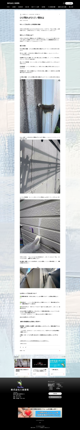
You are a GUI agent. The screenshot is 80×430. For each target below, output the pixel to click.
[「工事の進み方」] (58, 363)
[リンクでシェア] (25, 347)
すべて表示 (64, 356)
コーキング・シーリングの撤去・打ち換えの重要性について (39, 370)
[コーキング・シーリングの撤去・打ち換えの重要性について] (40, 363)
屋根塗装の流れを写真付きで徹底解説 (22, 370)
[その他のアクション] (59, 14)
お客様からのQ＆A (23, 343)
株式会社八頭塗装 (13, 3)
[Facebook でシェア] (20, 347)
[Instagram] (64, 3)
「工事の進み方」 (55, 369)
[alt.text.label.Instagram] (40, 422)
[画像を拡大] (30, 278)
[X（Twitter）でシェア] (23, 347)
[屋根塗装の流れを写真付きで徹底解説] (22, 363)
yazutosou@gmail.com (40, 420)
